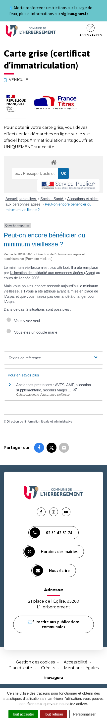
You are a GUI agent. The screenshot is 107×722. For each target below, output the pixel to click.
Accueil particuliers (21, 199)
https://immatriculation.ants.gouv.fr (53, 140)
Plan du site (20, 667)
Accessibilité (75, 662)
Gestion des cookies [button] (35, 662)
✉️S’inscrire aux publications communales (53, 624)
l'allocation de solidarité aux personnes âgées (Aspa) (52, 273)
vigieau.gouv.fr (74, 13)
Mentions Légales (81, 667)
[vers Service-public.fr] (68, 185)
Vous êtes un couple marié (34, 332)
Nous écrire (59, 570)
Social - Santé (52, 199)
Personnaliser (84, 714)
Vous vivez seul (26, 321)
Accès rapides (90, 35)
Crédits (48, 667)
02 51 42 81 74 (59, 532)
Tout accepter (23, 714)
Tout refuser (53, 714)
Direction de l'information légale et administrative (39, 421)
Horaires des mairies (59, 551)
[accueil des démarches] (53, 162)
